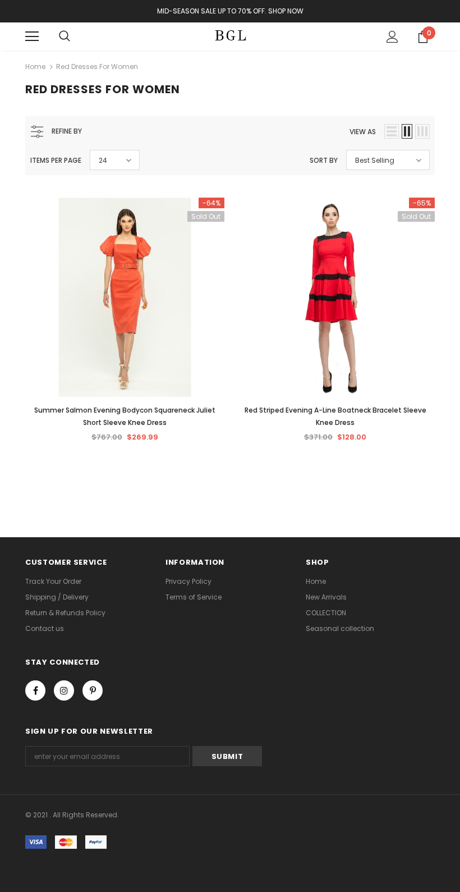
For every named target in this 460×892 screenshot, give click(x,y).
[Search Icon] (64, 36)
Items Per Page (55, 160)
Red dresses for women (97, 66)
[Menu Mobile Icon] (32, 36)
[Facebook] (35, 690)
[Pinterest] (92, 690)
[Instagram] (64, 690)
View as (362, 131)
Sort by (324, 160)
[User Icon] (392, 37)
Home (35, 66)
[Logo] (230, 36)
